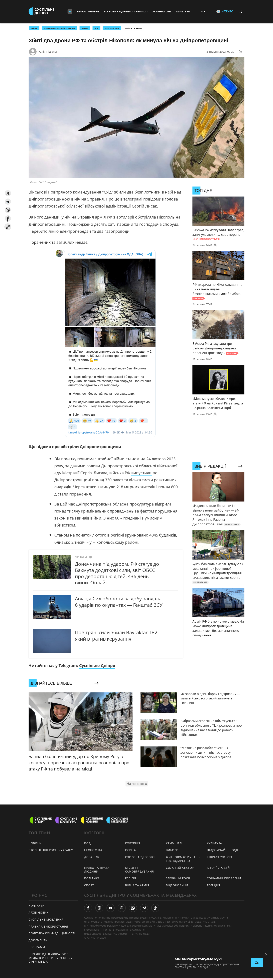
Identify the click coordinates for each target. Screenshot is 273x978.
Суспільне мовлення (46, 919)
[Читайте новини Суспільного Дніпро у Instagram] (99, 908)
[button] (7, 193)
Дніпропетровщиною (50, 199)
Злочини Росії (178, 878)
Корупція (132, 843)
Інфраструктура (220, 857)
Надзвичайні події (222, 850)
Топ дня (213, 885)
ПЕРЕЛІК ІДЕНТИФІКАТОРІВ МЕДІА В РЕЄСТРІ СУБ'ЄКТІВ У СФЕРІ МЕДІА (51, 957)
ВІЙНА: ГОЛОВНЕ (88, 11)
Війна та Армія (133, 28)
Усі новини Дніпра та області (125, 11)
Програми (37, 947)
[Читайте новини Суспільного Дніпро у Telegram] (144, 908)
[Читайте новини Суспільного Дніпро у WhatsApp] (133, 908)
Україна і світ (161, 11)
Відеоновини (177, 885)
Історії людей (218, 868)
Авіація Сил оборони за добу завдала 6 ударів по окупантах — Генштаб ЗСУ (118, 601)
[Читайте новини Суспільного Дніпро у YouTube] (111, 908)
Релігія (130, 878)
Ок (257, 962)
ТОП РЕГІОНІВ (112, 28)
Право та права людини (97, 869)
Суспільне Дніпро (97, 665)
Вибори (172, 850)
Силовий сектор (180, 868)
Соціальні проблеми (224, 878)
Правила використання (48, 926)
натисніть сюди (140, 933)
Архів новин (39, 912)
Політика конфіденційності (52, 933)
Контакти (37, 906)
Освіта (130, 850)
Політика (92, 878)
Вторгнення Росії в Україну (59, 28)
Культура (183, 11)
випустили (141, 472)
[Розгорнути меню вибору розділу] (70, 11)
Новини (35, 843)
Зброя (85, 28)
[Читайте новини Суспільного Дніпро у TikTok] (155, 908)
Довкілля (92, 857)
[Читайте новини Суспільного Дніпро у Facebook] (88, 908)
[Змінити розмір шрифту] (240, 52)
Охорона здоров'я (140, 857)
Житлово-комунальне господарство (184, 859)
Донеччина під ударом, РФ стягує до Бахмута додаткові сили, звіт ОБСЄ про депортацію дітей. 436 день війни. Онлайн (117, 573)
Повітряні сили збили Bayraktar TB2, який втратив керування (117, 635)
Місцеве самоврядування (139, 869)
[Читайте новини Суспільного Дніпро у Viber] (122, 908)
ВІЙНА (34, 28)
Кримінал (174, 843)
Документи (38, 940)
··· (202, 11)
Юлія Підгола (48, 51)
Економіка (93, 850)
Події (88, 843)
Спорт (89, 885)
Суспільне (138, 929)
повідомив (153, 199)
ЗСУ (96, 28)
